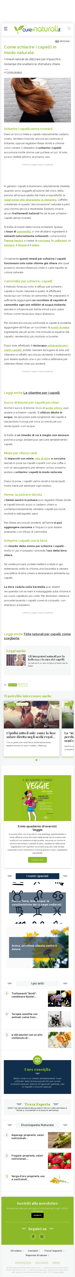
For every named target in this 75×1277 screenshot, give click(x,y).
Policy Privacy (41, 1262)
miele (35, 245)
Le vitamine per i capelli (42, 393)
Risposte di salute (36, 1255)
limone (22, 245)
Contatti (33, 1250)
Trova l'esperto (53, 1250)
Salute (12, 685)
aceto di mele (60, 327)
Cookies (56, 1262)
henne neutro (14, 240)
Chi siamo (16, 1250)
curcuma (44, 240)
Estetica (23, 685)
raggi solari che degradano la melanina (30, 199)
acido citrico (54, 408)
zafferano (60, 240)
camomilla (24, 231)
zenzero (9, 245)
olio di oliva (42, 458)
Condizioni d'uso (23, 1262)
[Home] (37, 29)
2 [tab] (39, 760)
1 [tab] (36, 760)
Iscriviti (37, 1215)
